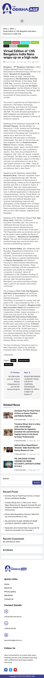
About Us (8, 588)
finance (16, 42)
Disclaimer (8, 595)
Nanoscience (24, 360)
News (6, 46)
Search (6, 478)
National (34, 42)
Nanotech (8, 364)
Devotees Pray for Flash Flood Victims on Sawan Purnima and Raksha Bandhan (27, 413)
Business (7, 42)
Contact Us (8, 599)
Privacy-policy (10, 592)
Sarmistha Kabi (21, 419)
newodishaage (10, 62)
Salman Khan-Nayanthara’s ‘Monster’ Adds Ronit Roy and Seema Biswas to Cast (26, 447)
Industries (25, 42)
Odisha (13, 46)
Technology (23, 46)
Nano (13, 360)
